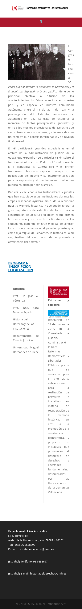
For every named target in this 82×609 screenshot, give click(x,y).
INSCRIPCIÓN (20, 266)
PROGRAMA (18, 263)
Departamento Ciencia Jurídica (27, 531)
